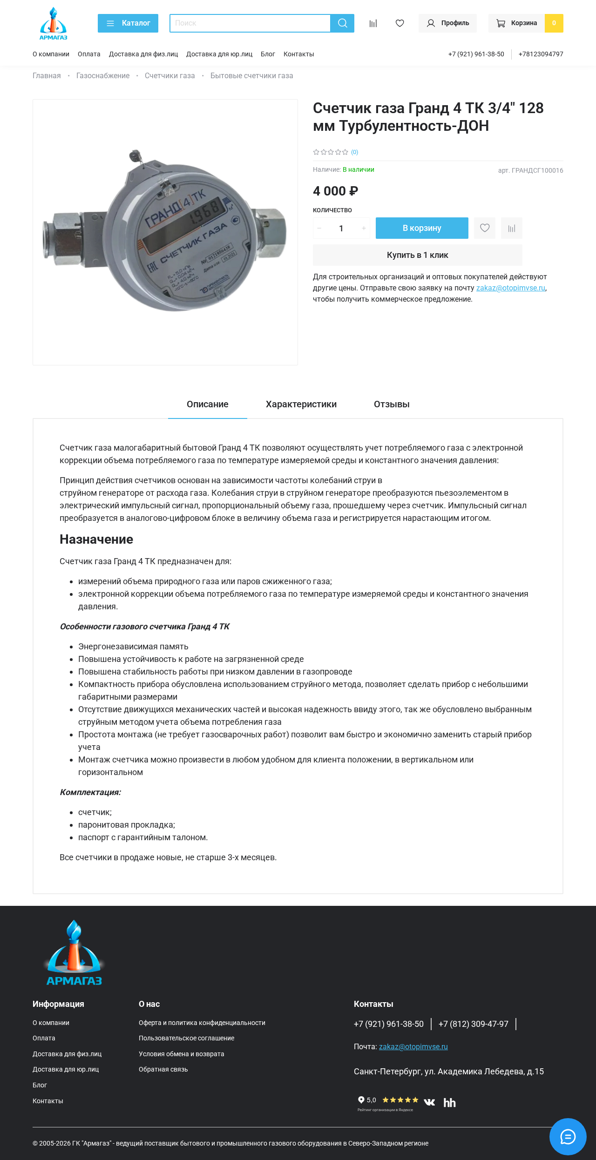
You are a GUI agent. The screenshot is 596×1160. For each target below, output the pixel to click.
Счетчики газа (170, 75)
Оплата (89, 54)
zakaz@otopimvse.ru (510, 287)
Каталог (136, 23)
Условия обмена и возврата (181, 1054)
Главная (47, 75)
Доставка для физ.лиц (143, 54)
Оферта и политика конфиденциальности (202, 1023)
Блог (268, 54)
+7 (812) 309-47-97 (473, 1024)
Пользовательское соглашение (186, 1038)
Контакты (299, 54)
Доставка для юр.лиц (219, 54)
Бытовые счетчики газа (251, 75)
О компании (51, 54)
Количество (332, 210)
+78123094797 (541, 54)
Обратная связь (163, 1069)
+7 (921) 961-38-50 (476, 54)
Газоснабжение (102, 75)
